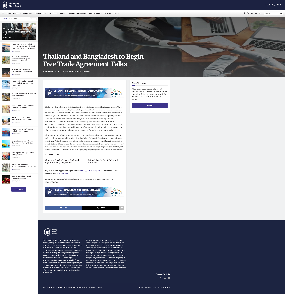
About (141, 287)
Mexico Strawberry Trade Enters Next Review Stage (22, 177)
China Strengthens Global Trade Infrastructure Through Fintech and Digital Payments (23, 46)
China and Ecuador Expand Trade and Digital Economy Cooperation (22, 83)
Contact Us (166, 287)
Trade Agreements (83, 72)
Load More (19, 189)
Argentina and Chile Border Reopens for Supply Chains (22, 142)
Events (116, 13)
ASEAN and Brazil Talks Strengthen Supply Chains (22, 118)
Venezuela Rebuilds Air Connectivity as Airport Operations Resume (21, 59)
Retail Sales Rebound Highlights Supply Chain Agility (24, 166)
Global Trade (39, 13)
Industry (16, 13)
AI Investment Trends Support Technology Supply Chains (23, 70)
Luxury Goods (53, 13)
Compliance (27, 13)
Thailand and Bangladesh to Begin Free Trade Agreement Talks (16, 32)
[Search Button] (281, 13)
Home (9, 13)
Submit (150, 105)
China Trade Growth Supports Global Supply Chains (23, 130)
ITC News (107, 13)
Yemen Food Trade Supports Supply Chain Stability (23, 107)
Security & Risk (95, 13)
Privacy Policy (156, 287)
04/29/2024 (60, 72)
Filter (32, 19)
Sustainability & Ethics (77, 13)
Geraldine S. (49, 72)
